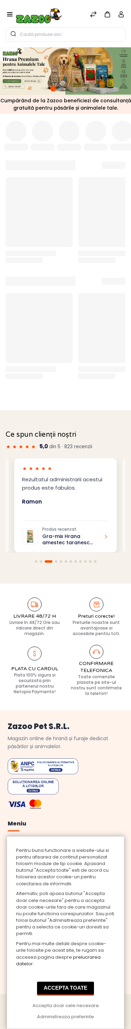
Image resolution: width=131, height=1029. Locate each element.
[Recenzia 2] (41, 561)
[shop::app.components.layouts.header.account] (121, 16)
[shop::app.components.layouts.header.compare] (93, 15)
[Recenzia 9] (80, 561)
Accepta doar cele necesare (65, 1005)
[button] (107, 14)
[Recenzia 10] (85, 561)
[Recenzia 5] (61, 561)
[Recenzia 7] (71, 561)
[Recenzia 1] (36, 561)
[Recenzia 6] (66, 561)
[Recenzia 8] (75, 561)
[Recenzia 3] (48, 561)
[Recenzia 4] (56, 561)
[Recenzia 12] (95, 561)
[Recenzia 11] (90, 561)
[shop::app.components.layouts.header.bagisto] (39, 13)
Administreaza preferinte (65, 1016)
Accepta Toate (65, 988)
